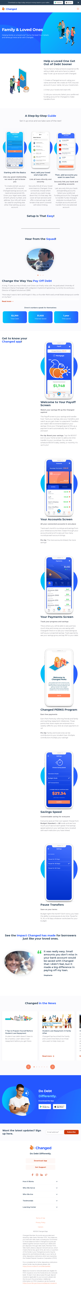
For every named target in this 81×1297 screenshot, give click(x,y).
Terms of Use (40, 1218)
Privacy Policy (40, 1222)
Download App (40, 1161)
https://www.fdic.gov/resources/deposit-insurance (40, 1283)
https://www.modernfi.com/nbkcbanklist (36, 1266)
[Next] (52, 1067)
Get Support (40, 1167)
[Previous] (28, 1067)
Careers (40, 1227)
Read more (47, 1056)
